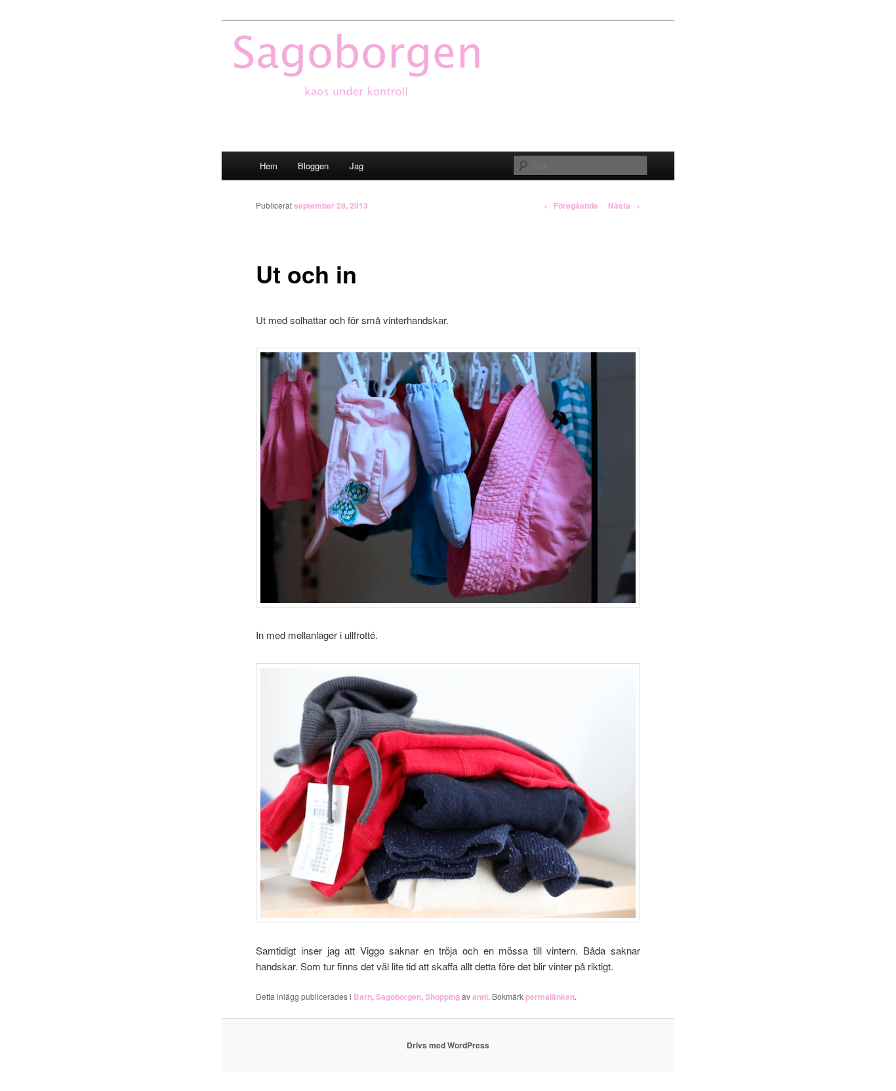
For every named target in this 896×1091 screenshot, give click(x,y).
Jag (356, 165)
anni (480, 996)
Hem (268, 165)
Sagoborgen (398, 996)
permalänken (550, 996)
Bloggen (313, 165)
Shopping (442, 996)
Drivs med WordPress (448, 1045)
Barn (363, 996)
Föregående (571, 205)
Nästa (624, 205)
